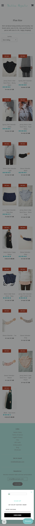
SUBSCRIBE (17, 515)
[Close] (31, 492)
